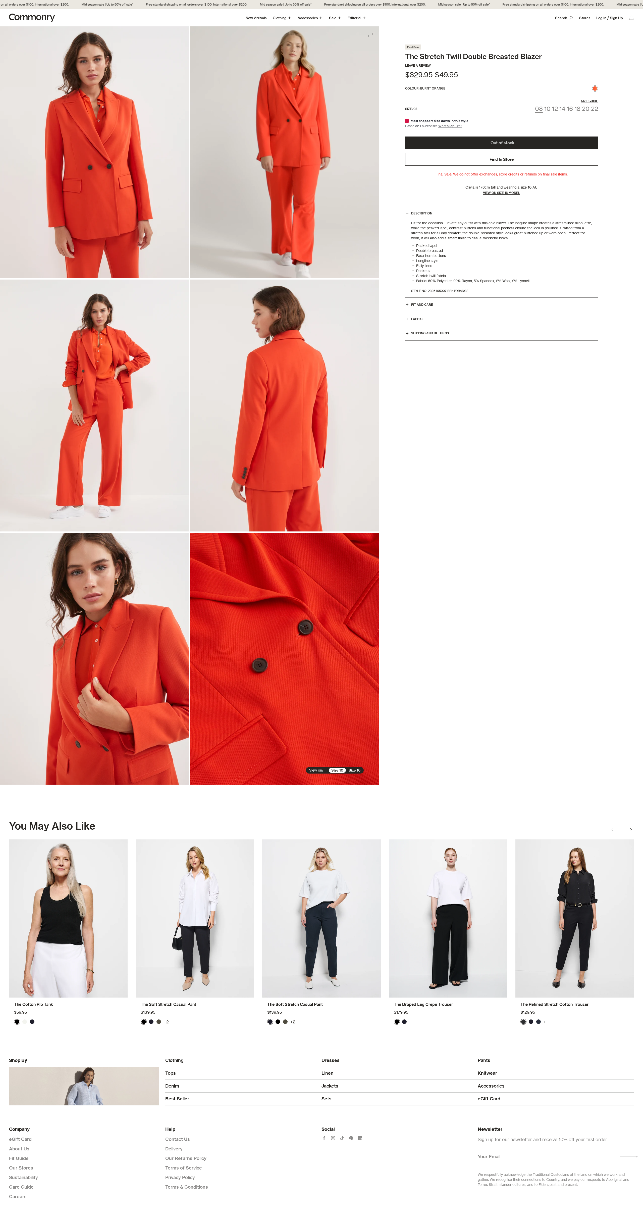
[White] (25, 1022)
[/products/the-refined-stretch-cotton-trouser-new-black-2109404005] (574, 918)
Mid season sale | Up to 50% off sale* (70, 4)
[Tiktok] (342, 1138)
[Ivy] (159, 1022)
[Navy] (32, 1022)
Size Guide (589, 101)
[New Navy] (538, 1022)
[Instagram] (333, 1138)
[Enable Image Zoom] (371, 33)
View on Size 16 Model (501, 192)
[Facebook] (324, 1138)
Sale (332, 18)
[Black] (17, 1022)
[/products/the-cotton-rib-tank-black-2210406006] (68, 918)
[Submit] (629, 1156)
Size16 (354, 770)
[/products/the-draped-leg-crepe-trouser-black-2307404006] (448, 918)
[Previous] (612, 829)
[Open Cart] (631, 17)
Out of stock (502, 142)
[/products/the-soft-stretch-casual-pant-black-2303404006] (195, 918)
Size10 (337, 770)
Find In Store (502, 159)
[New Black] (523, 1022)
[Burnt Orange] (595, 88)
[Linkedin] (360, 1138)
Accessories (308, 18)
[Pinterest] (351, 1138)
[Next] (631, 829)
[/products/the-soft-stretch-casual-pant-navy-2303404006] (321, 918)
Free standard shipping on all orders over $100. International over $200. (159, 4)
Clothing (279, 18)
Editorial (354, 18)
